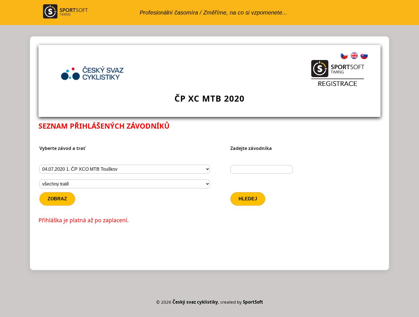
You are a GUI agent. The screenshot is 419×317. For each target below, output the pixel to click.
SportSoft (253, 302)
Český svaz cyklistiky (195, 302)
